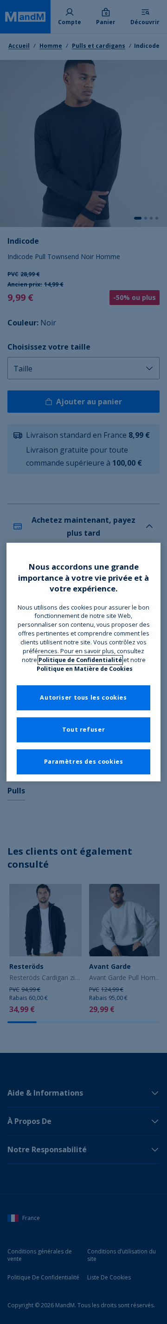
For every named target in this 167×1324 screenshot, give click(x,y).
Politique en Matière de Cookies (85, 669)
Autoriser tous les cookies (83, 697)
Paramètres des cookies (83, 762)
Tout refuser (83, 729)
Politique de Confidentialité (80, 660)
